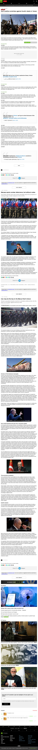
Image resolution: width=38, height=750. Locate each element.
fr (24, 726)
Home (2, 8)
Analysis (11, 735)
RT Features (3, 620)
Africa (2, 740)
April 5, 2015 (21, 159)
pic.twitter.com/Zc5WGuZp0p (19, 118)
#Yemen (15, 115)
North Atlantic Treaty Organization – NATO (18, 284)
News (2, 735)
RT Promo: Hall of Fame (32, 739)
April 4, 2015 (15, 120)
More (19, 165)
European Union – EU (5, 284)
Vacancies (29, 743)
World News (5, 8)
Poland (2, 286)
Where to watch (21, 738)
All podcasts (35, 710)
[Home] (1, 1)
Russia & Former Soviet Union (5, 738)
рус (14, 726)
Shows (11, 739)
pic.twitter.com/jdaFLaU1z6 (10, 76)
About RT (29, 738)
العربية (3, 726)
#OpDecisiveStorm (20, 155)
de (19, 726)
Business (2, 739)
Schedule (20, 739)
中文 (35, 726)
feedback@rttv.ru (4, 183)
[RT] (12, 728)
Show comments (19, 187)
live (5, 1)
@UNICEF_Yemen (7, 118)
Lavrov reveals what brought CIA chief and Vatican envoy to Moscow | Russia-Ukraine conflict (19, 5)
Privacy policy (18, 748)
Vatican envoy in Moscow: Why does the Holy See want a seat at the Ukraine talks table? (18, 688)
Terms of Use (30, 735)
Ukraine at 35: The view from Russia (8, 665)
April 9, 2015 (18, 78)
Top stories (3, 585)
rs (29, 726)
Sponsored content (22, 740)
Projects (11, 740)
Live (19, 735)
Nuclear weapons (31, 284)
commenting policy (11, 182)
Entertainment (12, 738)
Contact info (30, 740)
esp (8, 726)
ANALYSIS (5, 560)
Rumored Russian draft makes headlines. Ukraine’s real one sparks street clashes (17, 642)
